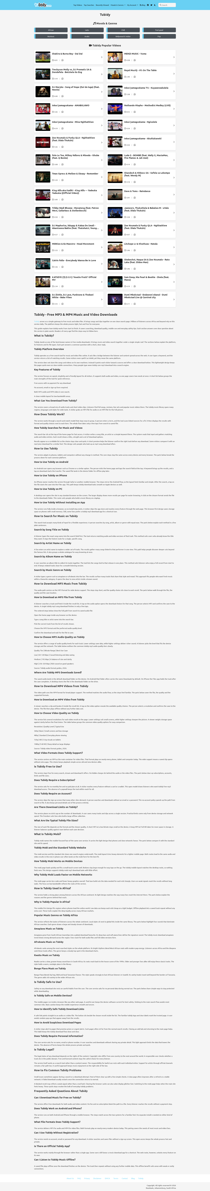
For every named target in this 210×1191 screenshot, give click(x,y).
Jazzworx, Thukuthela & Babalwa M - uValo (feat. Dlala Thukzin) (146, 209)
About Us (70, 1178)
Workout (50, 36)
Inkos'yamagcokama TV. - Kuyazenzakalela (146, 87)
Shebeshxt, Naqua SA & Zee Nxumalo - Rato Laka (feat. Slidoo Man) (147, 260)
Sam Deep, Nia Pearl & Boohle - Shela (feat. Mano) (146, 278)
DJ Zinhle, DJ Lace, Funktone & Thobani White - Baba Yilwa (73, 296)
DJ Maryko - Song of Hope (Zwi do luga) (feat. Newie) (76, 88)
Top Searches (89, 5)
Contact (125, 1178)
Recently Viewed (102, 5)
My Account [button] (132, 5)
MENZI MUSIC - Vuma (135, 53)
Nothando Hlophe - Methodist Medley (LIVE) (147, 105)
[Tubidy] (43, 5)
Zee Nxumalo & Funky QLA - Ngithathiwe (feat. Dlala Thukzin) (73, 139)
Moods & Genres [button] (117, 5)
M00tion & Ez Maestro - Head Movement (73, 243)
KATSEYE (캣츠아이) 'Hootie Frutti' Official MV (74, 278)
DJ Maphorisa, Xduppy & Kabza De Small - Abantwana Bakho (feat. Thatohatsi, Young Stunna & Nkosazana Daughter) (74, 226)
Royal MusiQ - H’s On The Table (140, 70)
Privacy (87, 1178)
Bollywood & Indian (123, 36)
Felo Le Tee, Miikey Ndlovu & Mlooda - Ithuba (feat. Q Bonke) (75, 156)
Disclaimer (97, 1178)
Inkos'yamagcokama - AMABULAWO (70, 105)
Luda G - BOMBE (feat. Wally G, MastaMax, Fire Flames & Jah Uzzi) (146, 156)
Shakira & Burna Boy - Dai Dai (67, 53)
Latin (87, 30)
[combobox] (167, 5)
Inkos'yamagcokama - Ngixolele (140, 122)
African (51, 30)
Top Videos (77, 5)
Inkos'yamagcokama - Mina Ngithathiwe (73, 122)
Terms (115, 1178)
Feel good (159, 30)
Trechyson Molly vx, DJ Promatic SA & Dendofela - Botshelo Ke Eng (71, 70)
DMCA (107, 1178)
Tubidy (36, 321)
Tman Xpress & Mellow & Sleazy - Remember (75, 173)
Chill (123, 30)
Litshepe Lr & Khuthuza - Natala (141, 243)
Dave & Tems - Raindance (137, 191)
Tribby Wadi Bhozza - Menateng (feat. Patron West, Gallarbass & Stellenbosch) (75, 209)
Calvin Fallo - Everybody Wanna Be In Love (74, 260)
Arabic (87, 36)
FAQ (79, 1178)
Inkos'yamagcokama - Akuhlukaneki (143, 138)
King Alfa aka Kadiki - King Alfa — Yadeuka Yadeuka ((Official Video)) (74, 191)
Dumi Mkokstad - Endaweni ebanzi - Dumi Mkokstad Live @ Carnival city (145, 296)
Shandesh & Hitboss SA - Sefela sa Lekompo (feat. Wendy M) (147, 174)
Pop (159, 36)
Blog (143, 5)
